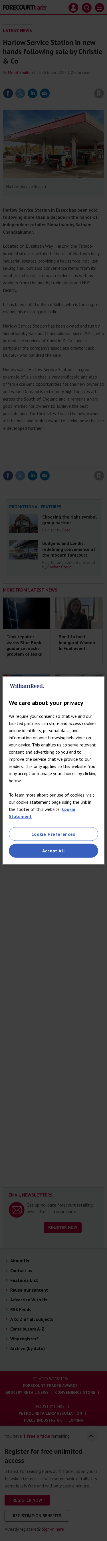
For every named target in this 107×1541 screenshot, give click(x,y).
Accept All (53, 851)
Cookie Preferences (53, 834)
